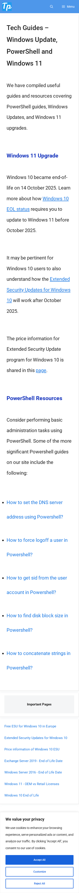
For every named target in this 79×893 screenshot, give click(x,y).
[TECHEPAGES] (7, 6)
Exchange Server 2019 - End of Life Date (33, 761)
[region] (39, 852)
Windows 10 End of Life (21, 795)
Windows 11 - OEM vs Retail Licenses (31, 784)
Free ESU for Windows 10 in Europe (30, 726)
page (41, 370)
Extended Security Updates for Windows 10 (38, 289)
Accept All (39, 859)
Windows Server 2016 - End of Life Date (33, 772)
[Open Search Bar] (51, 6)
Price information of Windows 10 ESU (31, 749)
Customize (39, 871)
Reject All (39, 883)
